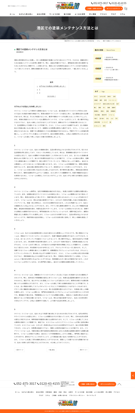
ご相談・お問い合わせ (94, 8)
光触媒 (96, 100)
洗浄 (114, 96)
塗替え (102, 111)
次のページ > (83, 350)
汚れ (116, 118)
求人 (104, 107)
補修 (101, 100)
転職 (109, 107)
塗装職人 (96, 111)
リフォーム (111, 115)
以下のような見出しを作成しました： (52, 86)
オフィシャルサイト (113, 8)
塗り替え (102, 118)
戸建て (96, 118)
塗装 (107, 111)
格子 (118, 104)
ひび (112, 118)
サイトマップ (91, 395)
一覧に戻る (51, 350)
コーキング (105, 122)
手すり (96, 96)
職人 (95, 107)
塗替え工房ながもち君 (108, 104)
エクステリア (97, 104)
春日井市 (104, 115)
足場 (105, 100)
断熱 (104, 126)
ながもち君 (102, 96)
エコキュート (97, 126)
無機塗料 (113, 111)
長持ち (109, 96)
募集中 (113, 107)
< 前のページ (19, 350)
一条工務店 (97, 115)
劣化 (107, 118)
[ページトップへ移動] (119, 384)
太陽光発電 (97, 122)
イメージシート (112, 100)
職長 (100, 107)
